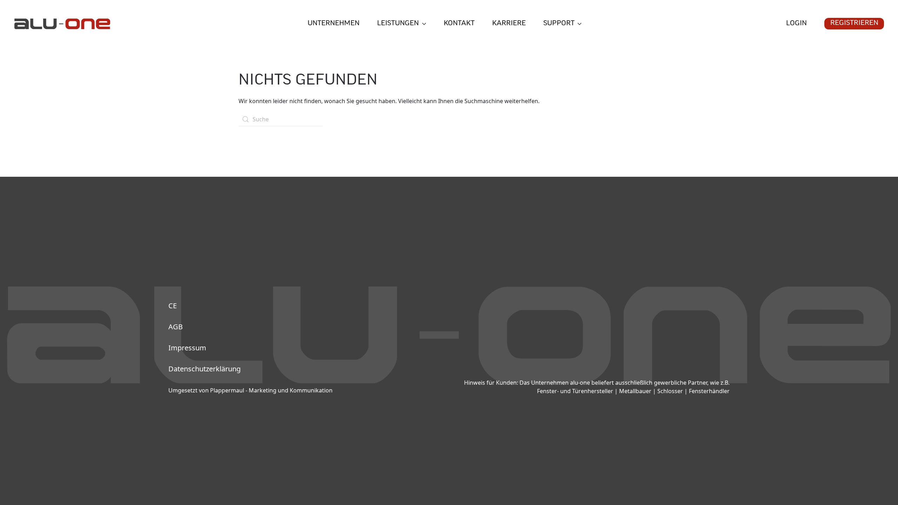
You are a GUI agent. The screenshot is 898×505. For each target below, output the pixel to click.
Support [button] (559, 23)
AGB (175, 326)
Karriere (509, 23)
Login (796, 23)
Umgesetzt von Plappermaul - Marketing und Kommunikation (250, 390)
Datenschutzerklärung (204, 368)
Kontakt (459, 23)
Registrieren (854, 23)
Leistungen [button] (398, 23)
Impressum (187, 347)
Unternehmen (334, 23)
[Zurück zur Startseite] (62, 24)
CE (172, 305)
